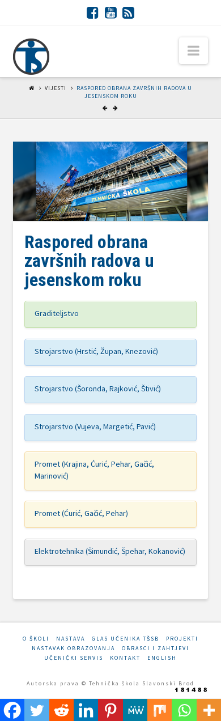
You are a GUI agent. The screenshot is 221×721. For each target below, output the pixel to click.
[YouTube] (111, 12)
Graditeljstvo (57, 313)
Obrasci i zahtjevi (155, 648)
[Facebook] (93, 12)
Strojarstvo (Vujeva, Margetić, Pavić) (95, 426)
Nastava (70, 638)
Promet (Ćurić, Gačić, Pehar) (81, 513)
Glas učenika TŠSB (125, 638)
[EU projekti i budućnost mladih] (31, 57)
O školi (36, 638)
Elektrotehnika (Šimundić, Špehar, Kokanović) (110, 551)
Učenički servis (73, 658)
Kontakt (125, 658)
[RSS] (128, 12)
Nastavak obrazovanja (73, 648)
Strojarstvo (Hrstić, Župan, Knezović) (96, 351)
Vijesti (55, 88)
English (162, 658)
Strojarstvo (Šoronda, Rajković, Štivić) (98, 388)
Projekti (182, 638)
